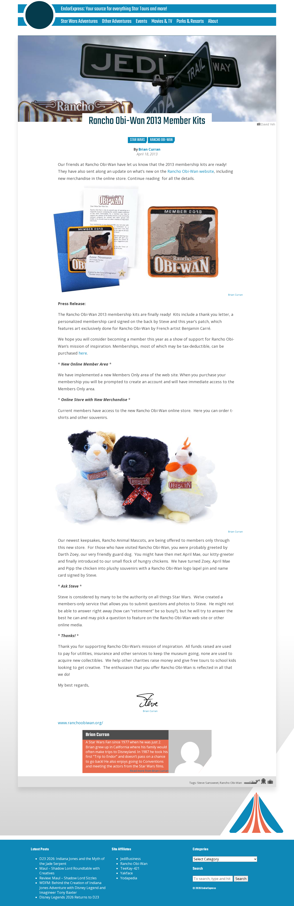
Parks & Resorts (190, 21)
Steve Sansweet (207, 783)
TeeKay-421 (129, 868)
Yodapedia (128, 878)
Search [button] (240, 878)
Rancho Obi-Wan (161, 140)
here (83, 353)
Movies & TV (162, 21)
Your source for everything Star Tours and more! (126, 9)
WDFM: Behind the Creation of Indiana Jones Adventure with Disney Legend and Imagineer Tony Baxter (72, 887)
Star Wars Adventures (79, 21)
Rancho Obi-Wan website (190, 171)
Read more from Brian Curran (149, 771)
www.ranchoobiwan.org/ (80, 722)
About (213, 21)
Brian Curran (149, 149)
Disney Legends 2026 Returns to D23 (69, 897)
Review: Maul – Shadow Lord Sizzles (68, 878)
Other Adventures (117, 21)
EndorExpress (72, 9)
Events (141, 21)
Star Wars (137, 140)
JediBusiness (130, 858)
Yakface (126, 873)
